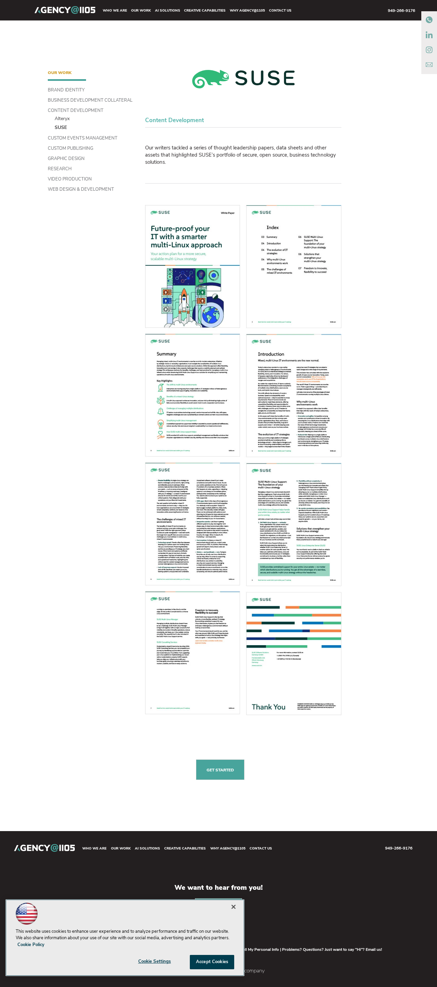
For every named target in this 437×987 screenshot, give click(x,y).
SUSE (61, 127)
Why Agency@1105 (247, 11)
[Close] (233, 906)
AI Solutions (167, 11)
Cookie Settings (154, 961)
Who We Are (115, 11)
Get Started (220, 770)
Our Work (141, 11)
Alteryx (62, 118)
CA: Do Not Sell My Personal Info (248, 950)
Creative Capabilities (205, 11)
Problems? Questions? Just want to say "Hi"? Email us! (332, 950)
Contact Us (280, 11)
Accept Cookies (212, 962)
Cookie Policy (30, 945)
